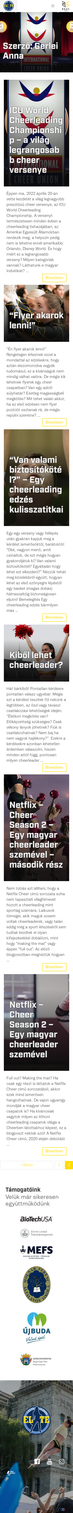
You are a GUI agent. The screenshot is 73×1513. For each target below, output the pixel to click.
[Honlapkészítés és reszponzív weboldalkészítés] (11, 1472)
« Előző (26, 1165)
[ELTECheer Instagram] (62, 1461)
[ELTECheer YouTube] (50, 1461)
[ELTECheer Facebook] (37, 1461)
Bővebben (54, 277)
